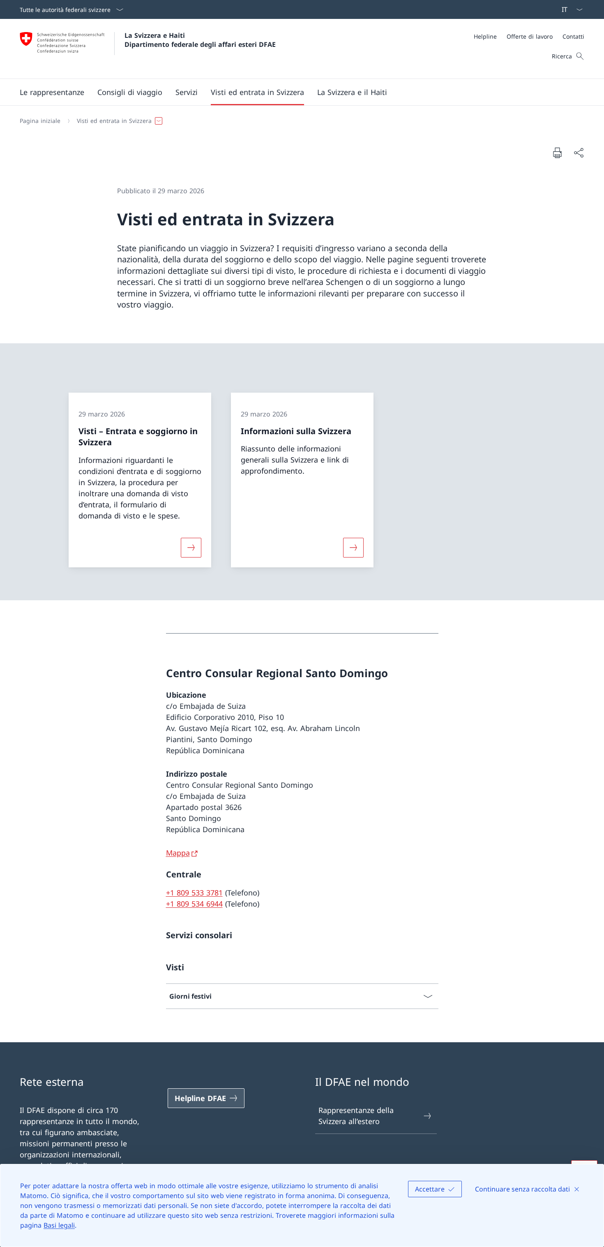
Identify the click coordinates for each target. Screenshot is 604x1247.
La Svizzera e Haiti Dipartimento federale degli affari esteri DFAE (200, 40)
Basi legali (59, 1225)
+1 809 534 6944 (194, 904)
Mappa (178, 853)
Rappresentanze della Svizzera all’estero (356, 1115)
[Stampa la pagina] (557, 152)
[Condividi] (578, 153)
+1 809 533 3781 (194, 893)
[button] (52, 92)
